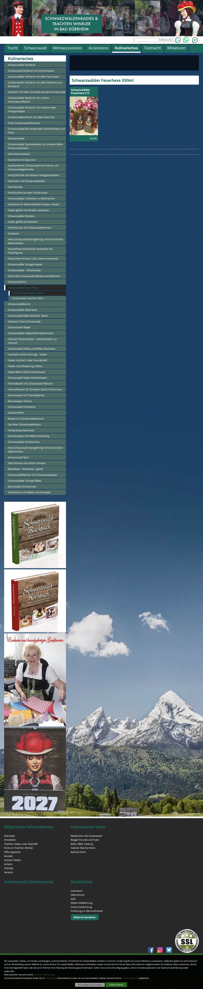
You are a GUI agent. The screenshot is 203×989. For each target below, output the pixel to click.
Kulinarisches (20, 58)
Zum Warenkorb (195, 38)
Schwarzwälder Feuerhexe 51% (80, 91)
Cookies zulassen (116, 984)
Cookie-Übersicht (130, 978)
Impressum (51, 978)
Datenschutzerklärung (44, 974)
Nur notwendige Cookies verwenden (90, 984)
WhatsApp (186, 39)
